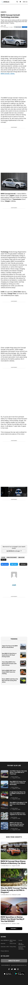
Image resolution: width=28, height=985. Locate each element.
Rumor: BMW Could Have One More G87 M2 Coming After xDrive (10, 680)
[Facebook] (9, 969)
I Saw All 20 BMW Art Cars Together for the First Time (18, 813)
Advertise (3, 943)
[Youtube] (15, 969)
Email (24, 564)
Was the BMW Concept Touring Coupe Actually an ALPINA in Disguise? (14, 890)
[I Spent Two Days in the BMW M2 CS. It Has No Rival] (23, 644)
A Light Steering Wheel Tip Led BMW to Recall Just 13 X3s (17, 793)
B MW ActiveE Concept (12, 557)
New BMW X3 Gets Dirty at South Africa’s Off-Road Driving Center (9, 655)
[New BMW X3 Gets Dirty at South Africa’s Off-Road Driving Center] (23, 653)
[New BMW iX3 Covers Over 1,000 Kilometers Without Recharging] (4, 781)
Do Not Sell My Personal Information (22, 948)
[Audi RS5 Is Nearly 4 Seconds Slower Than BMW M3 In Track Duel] (4, 771)
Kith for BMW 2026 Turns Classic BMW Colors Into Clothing (9, 672)
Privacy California (5, 951)
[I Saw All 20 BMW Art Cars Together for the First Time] (4, 813)
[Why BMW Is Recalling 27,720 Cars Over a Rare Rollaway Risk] (4, 802)
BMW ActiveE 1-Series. (8, 73)
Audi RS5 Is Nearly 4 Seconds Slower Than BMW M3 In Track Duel (18, 772)
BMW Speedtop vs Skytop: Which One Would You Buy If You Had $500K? (12, 919)
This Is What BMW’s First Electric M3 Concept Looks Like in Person (9, 663)
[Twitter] (12, 969)
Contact (20, 940)
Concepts (3, 12)
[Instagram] (18, 969)
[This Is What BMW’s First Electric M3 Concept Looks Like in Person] (23, 661)
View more (13, 928)
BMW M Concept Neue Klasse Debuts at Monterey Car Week (13, 862)
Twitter (15, 564)
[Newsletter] (20, 1)
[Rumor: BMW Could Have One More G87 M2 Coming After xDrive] (23, 678)
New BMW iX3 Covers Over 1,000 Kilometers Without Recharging (18, 783)
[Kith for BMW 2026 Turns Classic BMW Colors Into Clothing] (23, 670)
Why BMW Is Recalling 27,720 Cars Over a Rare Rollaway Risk (18, 804)
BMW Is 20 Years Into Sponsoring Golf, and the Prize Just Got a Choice (17, 824)
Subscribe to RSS (5, 946)
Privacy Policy (13, 946)
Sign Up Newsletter (21, 944)
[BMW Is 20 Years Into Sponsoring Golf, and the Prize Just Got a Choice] (4, 822)
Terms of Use (13, 943)
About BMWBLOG (5, 940)
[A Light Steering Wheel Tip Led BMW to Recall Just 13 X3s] (4, 792)
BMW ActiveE (21, 557)
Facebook (5, 564)
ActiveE (3, 557)
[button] (25, 495)
